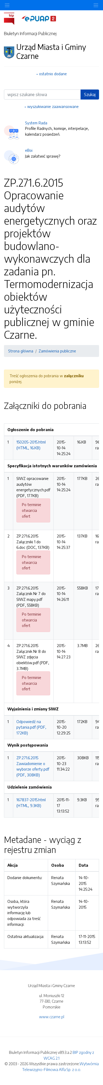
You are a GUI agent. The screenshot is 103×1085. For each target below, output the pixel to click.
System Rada (36, 122)
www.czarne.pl (51, 1016)
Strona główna (20, 350)
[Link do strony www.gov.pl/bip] (12, 18)
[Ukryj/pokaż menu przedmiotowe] (7, 5)
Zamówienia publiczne (57, 350)
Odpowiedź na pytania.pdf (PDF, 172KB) (31, 727)
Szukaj (90, 94)
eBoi (28, 150)
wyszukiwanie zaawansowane (53, 106)
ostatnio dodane (53, 73)
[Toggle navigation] (96, 5)
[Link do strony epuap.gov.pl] (39, 18)
